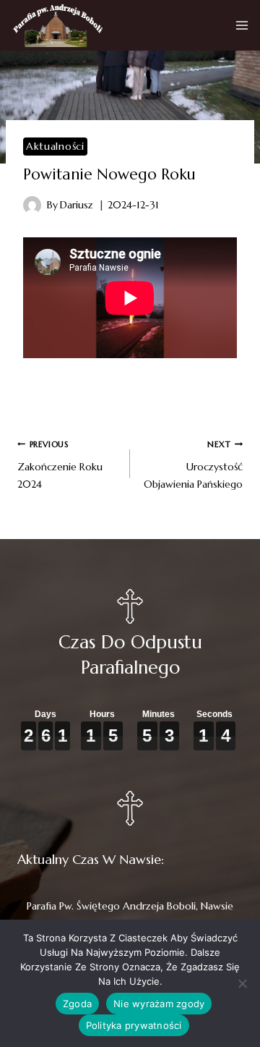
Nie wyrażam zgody (158, 1003)
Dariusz (76, 204)
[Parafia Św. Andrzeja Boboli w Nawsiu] (57, 25)
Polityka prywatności (134, 1025)
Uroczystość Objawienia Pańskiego (193, 465)
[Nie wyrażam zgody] (242, 983)
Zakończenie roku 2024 (60, 465)
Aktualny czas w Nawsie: (90, 859)
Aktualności (55, 146)
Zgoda (77, 1003)
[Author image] (32, 205)
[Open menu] (242, 25)
